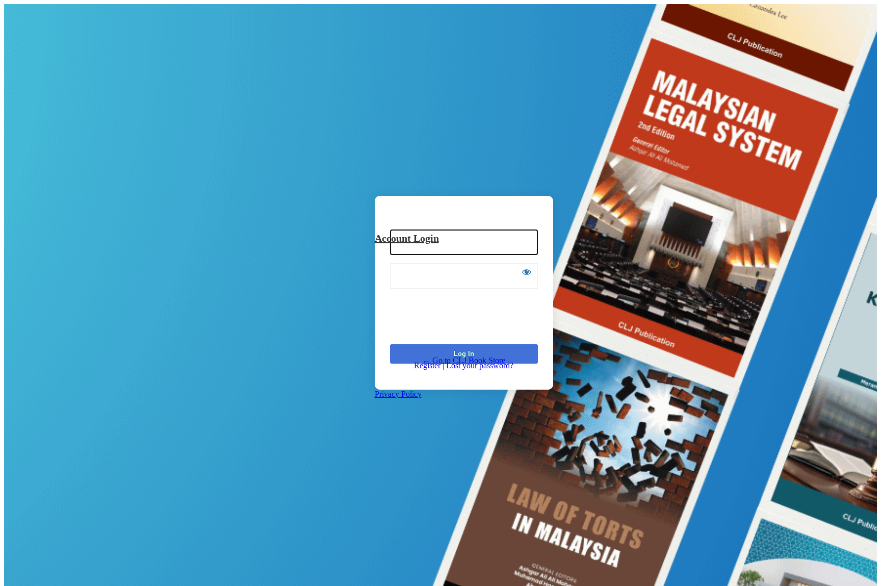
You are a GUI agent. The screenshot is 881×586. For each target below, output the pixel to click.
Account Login (407, 238)
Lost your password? (479, 365)
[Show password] (526, 271)
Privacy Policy (398, 394)
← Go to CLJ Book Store (463, 360)
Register (427, 365)
